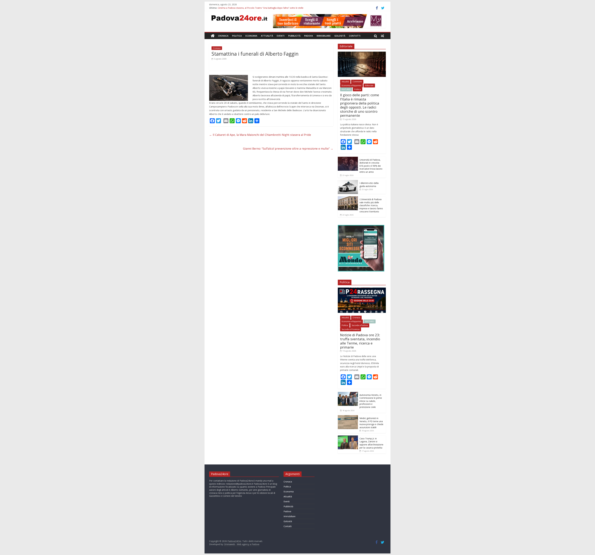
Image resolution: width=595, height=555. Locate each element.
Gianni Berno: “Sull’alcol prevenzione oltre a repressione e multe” (288, 148)
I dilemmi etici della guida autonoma (369, 185)
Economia (251, 35)
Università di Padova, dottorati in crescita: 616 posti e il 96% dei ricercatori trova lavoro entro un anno (370, 165)
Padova (308, 35)
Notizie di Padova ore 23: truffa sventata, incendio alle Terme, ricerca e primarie (360, 341)
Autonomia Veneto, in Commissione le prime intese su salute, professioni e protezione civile (370, 400)
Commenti (357, 81)
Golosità (339, 35)
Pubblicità (294, 35)
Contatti (354, 35)
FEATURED (346, 89)
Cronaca (223, 35)
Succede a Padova (360, 325)
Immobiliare (324, 35)
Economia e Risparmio (351, 85)
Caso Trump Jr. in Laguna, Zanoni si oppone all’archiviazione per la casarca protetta (371, 443)
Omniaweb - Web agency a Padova (241, 544)
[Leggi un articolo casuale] (382, 36)
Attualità (267, 35)
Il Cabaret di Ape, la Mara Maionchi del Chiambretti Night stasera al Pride (260, 135)
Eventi (280, 35)
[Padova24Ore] (212, 36)
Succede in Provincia (350, 329)
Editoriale (369, 85)
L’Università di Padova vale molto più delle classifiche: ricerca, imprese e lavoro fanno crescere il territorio (371, 205)
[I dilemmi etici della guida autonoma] (348, 181)
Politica (237, 35)
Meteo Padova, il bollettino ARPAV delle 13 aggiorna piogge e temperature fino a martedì (262, 7)
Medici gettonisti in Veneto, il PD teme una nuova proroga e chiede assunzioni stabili (371, 423)
